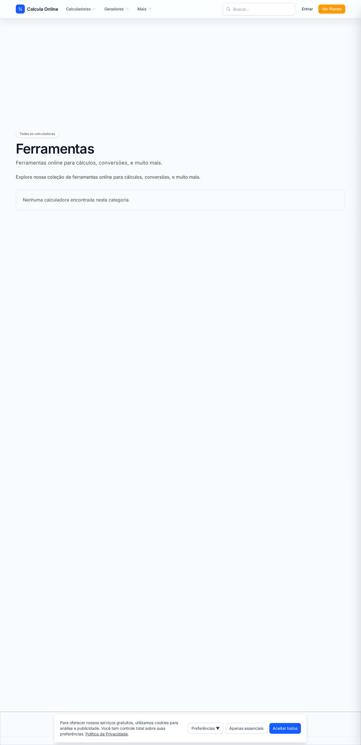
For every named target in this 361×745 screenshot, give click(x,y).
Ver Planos (332, 8)
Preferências (205, 728)
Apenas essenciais (246, 728)
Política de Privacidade (106, 733)
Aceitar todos (285, 728)
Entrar (307, 8)
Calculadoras (78, 8)
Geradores (114, 8)
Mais (142, 8)
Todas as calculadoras (37, 134)
